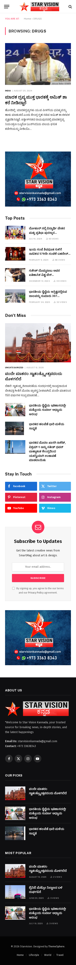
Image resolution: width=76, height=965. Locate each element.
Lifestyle (34, 954)
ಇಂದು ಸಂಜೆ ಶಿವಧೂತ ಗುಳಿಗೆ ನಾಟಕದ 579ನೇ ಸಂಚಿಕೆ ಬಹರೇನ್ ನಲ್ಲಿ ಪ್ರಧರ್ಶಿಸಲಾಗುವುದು (48, 254)
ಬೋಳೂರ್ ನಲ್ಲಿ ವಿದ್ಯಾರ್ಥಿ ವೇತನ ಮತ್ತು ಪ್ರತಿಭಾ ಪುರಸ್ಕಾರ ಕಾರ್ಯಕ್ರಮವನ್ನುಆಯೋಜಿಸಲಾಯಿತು (50, 232)
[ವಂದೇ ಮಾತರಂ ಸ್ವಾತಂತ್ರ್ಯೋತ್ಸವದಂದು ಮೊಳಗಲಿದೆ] (38, 342)
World (47, 954)
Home (27, 18)
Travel (60, 954)
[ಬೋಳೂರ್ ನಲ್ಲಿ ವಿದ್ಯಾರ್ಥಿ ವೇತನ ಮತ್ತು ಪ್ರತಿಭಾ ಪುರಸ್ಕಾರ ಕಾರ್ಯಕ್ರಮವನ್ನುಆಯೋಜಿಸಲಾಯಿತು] (15, 232)
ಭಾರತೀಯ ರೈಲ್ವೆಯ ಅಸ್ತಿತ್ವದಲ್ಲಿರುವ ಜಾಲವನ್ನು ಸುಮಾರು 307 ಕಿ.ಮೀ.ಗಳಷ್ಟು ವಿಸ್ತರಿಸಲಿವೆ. (48, 296)
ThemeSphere (56, 946)
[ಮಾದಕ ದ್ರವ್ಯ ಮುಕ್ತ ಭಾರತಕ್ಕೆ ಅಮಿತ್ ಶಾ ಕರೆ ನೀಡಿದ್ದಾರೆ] (38, 64)
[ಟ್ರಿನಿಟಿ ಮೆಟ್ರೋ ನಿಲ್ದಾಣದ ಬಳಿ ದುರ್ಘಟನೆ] (15, 892)
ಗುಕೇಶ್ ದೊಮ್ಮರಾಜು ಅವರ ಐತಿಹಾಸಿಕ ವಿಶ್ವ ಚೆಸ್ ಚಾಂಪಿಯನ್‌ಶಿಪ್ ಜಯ (44, 275)
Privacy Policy (36, 592)
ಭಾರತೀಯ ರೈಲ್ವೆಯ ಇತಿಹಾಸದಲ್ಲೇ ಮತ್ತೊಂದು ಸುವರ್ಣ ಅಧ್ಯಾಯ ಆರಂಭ (47, 410)
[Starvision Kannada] (40, 6)
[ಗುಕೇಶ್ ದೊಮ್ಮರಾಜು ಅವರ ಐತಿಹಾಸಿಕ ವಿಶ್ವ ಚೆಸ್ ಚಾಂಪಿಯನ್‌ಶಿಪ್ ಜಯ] (15, 275)
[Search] (70, 6)
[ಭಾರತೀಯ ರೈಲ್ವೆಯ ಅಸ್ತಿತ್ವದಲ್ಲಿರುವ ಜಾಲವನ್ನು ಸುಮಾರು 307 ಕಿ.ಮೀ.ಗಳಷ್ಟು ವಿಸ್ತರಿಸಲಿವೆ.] (15, 296)
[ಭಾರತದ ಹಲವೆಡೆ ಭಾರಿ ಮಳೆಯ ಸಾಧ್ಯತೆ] (15, 428)
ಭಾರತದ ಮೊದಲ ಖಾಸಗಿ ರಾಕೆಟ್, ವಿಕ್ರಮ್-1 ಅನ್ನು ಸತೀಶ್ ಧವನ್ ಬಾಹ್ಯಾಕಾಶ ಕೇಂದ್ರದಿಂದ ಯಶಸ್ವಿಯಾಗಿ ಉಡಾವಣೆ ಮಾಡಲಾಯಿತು (47, 451)
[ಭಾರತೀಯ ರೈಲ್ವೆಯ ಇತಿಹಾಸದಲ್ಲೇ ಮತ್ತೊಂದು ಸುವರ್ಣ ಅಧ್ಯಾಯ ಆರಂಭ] (15, 410)
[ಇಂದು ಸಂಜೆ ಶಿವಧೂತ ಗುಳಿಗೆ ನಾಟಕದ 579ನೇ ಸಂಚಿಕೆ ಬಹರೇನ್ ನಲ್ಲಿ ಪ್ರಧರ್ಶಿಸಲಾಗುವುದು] (15, 254)
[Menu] (6, 6)
